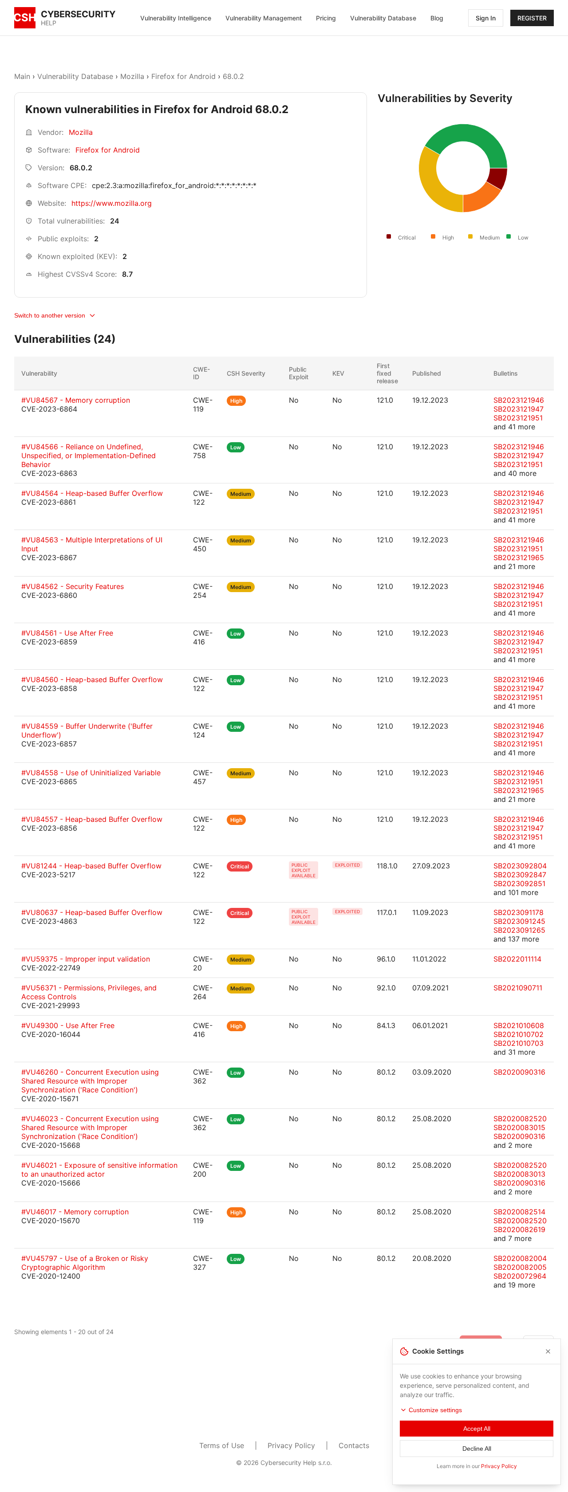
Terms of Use (221, 1445)
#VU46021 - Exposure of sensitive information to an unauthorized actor (99, 1169)
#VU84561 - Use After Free (67, 632)
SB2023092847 (519, 874)
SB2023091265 (519, 930)
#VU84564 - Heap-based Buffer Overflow (92, 493)
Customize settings (435, 1409)
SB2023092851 (519, 883)
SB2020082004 (520, 1258)
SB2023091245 (519, 921)
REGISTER (532, 18)
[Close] (548, 1351)
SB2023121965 (518, 557)
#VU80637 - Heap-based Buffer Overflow (91, 912)
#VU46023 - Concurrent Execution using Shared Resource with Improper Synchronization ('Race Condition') (90, 1127)
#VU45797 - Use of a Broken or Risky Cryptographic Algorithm (84, 1263)
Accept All (476, 1428)
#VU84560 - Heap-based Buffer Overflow (92, 679)
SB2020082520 (520, 1118)
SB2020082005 (520, 1267)
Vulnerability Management (263, 18)
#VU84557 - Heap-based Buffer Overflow (91, 819)
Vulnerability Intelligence (175, 18)
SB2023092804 (520, 865)
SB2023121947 (518, 408)
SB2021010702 (518, 1034)
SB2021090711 (517, 987)
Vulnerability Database (383, 18)
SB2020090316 (519, 1072)
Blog (436, 18)
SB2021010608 (518, 1025)
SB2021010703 (518, 1043)
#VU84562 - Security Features (72, 586)
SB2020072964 (519, 1276)
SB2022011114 (517, 958)
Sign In (486, 18)
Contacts (354, 1445)
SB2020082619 (519, 1229)
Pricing (326, 18)
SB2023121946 (518, 400)
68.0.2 (233, 76)
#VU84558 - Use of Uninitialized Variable (91, 772)
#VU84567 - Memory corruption (75, 400)
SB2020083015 (519, 1127)
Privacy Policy (291, 1445)
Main (22, 76)
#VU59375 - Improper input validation (85, 958)
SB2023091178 (518, 912)
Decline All (476, 1448)
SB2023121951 (518, 417)
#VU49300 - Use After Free (67, 1025)
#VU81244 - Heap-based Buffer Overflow (91, 865)
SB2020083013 (519, 1174)
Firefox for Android (183, 76)
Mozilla (132, 76)
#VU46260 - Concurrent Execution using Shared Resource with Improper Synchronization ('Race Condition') (90, 1081)
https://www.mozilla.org (111, 203)
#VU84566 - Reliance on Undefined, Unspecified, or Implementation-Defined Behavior (88, 455)
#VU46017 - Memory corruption (75, 1211)
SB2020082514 (519, 1211)
